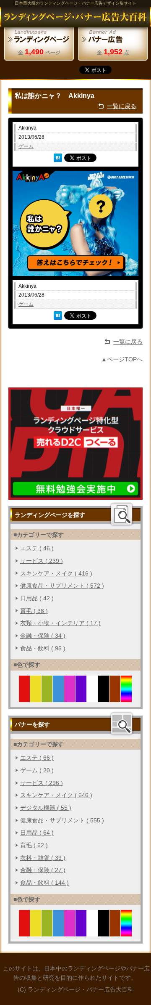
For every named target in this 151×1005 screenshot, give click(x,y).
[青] (58, 697)
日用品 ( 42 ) (37, 598)
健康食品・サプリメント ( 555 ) (62, 820)
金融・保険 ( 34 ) (42, 635)
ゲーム (26, 146)
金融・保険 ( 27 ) (42, 870)
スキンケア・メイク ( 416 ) (56, 573)
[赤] (24, 697)
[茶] (115, 697)
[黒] (103, 697)
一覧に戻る (121, 106)
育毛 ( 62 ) (34, 845)
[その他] (126, 697)
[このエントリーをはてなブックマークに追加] (58, 158)
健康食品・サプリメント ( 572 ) (62, 585)
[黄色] (36, 697)
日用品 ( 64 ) (37, 832)
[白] (92, 697)
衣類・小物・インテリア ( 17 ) (60, 623)
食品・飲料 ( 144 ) (44, 882)
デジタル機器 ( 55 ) (45, 807)
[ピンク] (70, 697)
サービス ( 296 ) (41, 783)
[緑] (47, 697)
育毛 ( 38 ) (34, 610)
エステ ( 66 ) (37, 757)
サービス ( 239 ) (41, 560)
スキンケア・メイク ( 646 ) (56, 795)
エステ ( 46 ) (37, 548)
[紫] (81, 697)
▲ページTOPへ (122, 359)
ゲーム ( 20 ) (37, 770)
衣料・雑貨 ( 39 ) (42, 857)
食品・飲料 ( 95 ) (42, 648)
